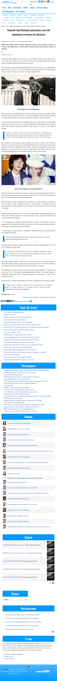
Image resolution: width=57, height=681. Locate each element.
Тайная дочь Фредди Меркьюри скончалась (18, 499)
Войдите (25, 297)
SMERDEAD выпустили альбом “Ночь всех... (13, 545)
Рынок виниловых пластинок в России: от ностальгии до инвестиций (22, 615)
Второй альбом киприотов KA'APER (11, 561)
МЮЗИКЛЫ (49, 18)
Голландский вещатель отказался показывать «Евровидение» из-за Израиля (23, 400)
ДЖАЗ (32, 7)
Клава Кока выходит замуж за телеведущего (18, 457)
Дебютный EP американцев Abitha (11, 577)
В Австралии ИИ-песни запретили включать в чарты (17, 394)
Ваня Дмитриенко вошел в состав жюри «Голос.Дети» (17, 379)
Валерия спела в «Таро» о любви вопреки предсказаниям (18, 347)
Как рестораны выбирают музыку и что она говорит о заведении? (21, 625)
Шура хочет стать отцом (13, 473)
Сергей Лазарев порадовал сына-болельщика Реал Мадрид (22, 445)
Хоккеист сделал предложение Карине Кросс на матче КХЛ (22, 488)
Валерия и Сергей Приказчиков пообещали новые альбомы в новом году (21, 340)
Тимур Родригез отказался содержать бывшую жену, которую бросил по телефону (28, 493)
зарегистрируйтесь (34, 297)
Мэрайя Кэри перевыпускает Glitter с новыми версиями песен (19, 409)
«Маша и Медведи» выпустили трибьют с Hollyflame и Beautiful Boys (21, 407)
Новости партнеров (9, 658)
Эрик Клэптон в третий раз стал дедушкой (18, 510)
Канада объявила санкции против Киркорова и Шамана (17, 357)
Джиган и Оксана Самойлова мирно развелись (18, 468)
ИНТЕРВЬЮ (41, 15)
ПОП (9, 7)
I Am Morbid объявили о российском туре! (13, 569)
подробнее (7, 654)
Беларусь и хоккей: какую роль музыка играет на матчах (19, 629)
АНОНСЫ (26, 15)
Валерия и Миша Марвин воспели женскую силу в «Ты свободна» (20, 350)
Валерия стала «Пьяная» (10, 315)
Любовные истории (6, 55)
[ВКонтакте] (2, 301)
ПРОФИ (42, 20)
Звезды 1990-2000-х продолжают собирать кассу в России (19, 390)
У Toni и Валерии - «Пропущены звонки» (14, 312)
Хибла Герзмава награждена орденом (13, 398)
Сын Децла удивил (8, 385)
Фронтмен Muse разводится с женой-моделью (19, 423)
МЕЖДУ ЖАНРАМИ (39, 18)
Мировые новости (9, 656)
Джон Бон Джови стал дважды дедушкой (18, 516)
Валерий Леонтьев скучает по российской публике (16, 387)
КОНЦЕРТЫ (13, 15)
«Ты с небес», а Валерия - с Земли (12, 332)
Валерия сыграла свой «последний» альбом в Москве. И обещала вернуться (22, 325)
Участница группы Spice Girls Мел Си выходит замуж (20, 440)
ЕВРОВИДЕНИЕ (8, 11)
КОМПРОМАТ (19, 18)
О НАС (4, 23)
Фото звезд (17, 673)
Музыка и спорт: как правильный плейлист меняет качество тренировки (23, 622)
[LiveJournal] (10, 301)
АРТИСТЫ (48, 20)
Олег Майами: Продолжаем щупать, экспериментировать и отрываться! (21, 377)
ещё (50, 583)
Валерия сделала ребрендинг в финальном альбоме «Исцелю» (19, 330)
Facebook (52, 2)
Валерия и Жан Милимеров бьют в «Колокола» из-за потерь (18, 360)
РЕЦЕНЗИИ (33, 15)
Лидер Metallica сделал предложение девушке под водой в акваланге (25, 478)
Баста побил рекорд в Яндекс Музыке (13, 375)
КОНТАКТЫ (33, 23)
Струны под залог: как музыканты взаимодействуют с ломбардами (22, 618)
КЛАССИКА (17, 7)
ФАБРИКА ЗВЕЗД (20, 20)
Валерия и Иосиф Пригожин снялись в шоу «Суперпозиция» (18, 322)
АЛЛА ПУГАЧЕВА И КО (32, 20)
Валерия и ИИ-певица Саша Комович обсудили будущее (18, 317)
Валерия (13, 294)
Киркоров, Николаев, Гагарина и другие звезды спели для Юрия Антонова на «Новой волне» (26, 370)
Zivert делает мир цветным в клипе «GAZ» (14, 402)
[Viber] (12, 301)
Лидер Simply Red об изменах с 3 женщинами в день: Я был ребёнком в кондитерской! (29, 527)
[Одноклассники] (4, 301)
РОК (4, 7)
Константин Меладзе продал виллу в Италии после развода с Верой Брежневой (27, 462)
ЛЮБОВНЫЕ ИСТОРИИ (8, 18)
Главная (3, 26)
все (50, 632)
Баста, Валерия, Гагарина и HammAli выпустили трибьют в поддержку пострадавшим (25, 352)
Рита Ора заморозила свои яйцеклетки (17, 482)
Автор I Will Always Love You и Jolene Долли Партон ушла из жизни (20, 392)
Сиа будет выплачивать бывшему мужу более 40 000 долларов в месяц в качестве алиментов (30, 451)
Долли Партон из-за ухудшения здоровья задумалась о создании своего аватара (24, 405)
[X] (8, 301)
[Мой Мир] (6, 301)
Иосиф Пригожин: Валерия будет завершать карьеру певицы (19, 342)
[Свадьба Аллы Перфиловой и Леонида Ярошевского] (28, 170)
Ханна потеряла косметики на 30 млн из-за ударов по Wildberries (20, 383)
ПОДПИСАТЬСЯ (11, 23)
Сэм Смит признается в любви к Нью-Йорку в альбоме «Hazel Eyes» (20, 411)
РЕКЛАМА (20, 23)
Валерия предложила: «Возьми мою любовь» (15, 320)
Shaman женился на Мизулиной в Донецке (17, 521)
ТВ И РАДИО (20, 11)
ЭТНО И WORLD (42, 7)
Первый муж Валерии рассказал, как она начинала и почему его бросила (21, 337)
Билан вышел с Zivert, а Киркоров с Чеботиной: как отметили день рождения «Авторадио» (26, 327)
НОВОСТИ (5, 15)
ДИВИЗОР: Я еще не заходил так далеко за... (14, 553)
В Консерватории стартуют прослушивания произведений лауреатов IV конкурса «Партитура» (27, 396)
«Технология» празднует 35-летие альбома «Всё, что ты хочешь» (20, 372)
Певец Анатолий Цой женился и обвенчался (18, 434)
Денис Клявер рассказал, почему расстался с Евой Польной (22, 504)
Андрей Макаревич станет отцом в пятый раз (18, 429)
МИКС (25, 7)
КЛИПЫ (20, 15)
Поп (7, 26)
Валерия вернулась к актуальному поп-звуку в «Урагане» (18, 335)
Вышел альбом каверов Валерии (12, 355)
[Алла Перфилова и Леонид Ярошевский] (28, 90)
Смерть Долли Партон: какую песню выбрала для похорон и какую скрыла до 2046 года (26, 381)
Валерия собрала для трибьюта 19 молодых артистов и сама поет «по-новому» (23, 345)
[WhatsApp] (14, 301)
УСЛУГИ (26, 23)
